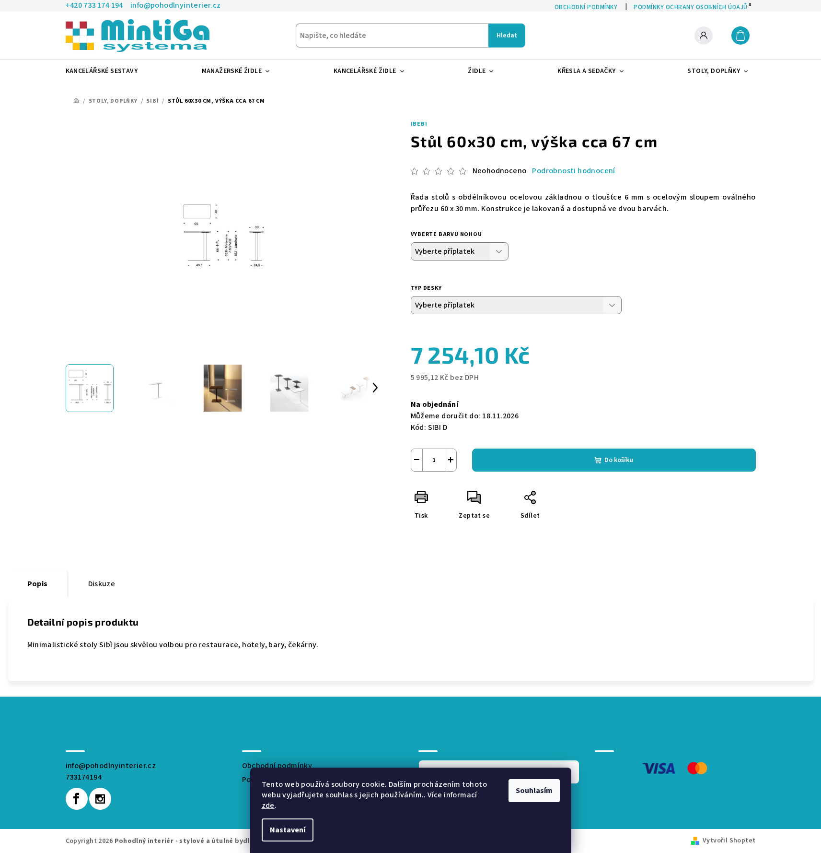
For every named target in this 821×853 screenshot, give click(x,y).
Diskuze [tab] (102, 584)
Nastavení (287, 830)
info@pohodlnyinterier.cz (111, 765)
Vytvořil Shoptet (729, 840)
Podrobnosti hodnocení (573, 171)
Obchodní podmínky (277, 765)
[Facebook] (77, 799)
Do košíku (618, 460)
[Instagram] (100, 799)
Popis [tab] (37, 584)
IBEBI (419, 124)
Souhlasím (534, 790)
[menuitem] (106, 71)
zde (268, 805)
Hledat (507, 35)
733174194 (84, 777)
